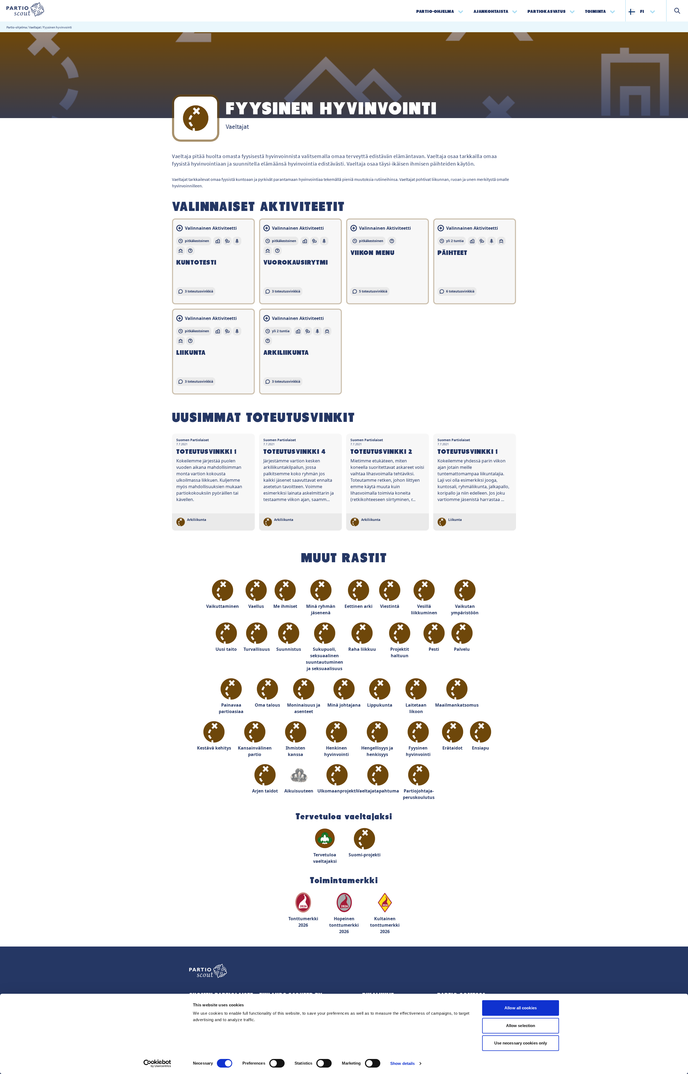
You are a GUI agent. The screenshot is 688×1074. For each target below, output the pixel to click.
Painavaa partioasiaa (231, 708)
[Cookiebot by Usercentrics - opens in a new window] (157, 1064)
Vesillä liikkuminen (424, 609)
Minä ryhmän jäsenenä (320, 609)
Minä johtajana (344, 705)
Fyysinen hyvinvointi (418, 751)
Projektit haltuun (399, 652)
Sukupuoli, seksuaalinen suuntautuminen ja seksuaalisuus (324, 658)
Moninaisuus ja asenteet (303, 708)
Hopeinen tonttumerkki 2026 (344, 925)
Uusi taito (226, 649)
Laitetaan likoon (416, 708)
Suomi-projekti (365, 855)
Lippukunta (379, 705)
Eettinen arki (358, 606)
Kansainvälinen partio (255, 751)
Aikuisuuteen (298, 791)
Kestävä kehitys (214, 748)
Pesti (434, 649)
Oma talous (267, 705)
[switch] (277, 1063)
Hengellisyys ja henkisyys (377, 751)
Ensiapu (480, 748)
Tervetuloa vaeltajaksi (325, 858)
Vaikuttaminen (222, 606)
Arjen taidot (265, 791)
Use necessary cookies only (520, 1043)
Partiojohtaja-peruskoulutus (419, 794)
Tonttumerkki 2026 (303, 922)
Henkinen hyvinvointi (336, 751)
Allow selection (520, 1025)
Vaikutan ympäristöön (465, 609)
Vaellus (256, 606)
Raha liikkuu (362, 649)
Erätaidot (452, 748)
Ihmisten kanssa (295, 751)
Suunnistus (288, 649)
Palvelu (462, 649)
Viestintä (389, 606)
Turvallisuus (256, 649)
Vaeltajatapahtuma (378, 791)
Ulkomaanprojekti (337, 791)
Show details (402, 1063)
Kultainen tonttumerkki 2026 (385, 925)
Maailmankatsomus (457, 705)
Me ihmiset (285, 606)
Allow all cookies (520, 1008)
